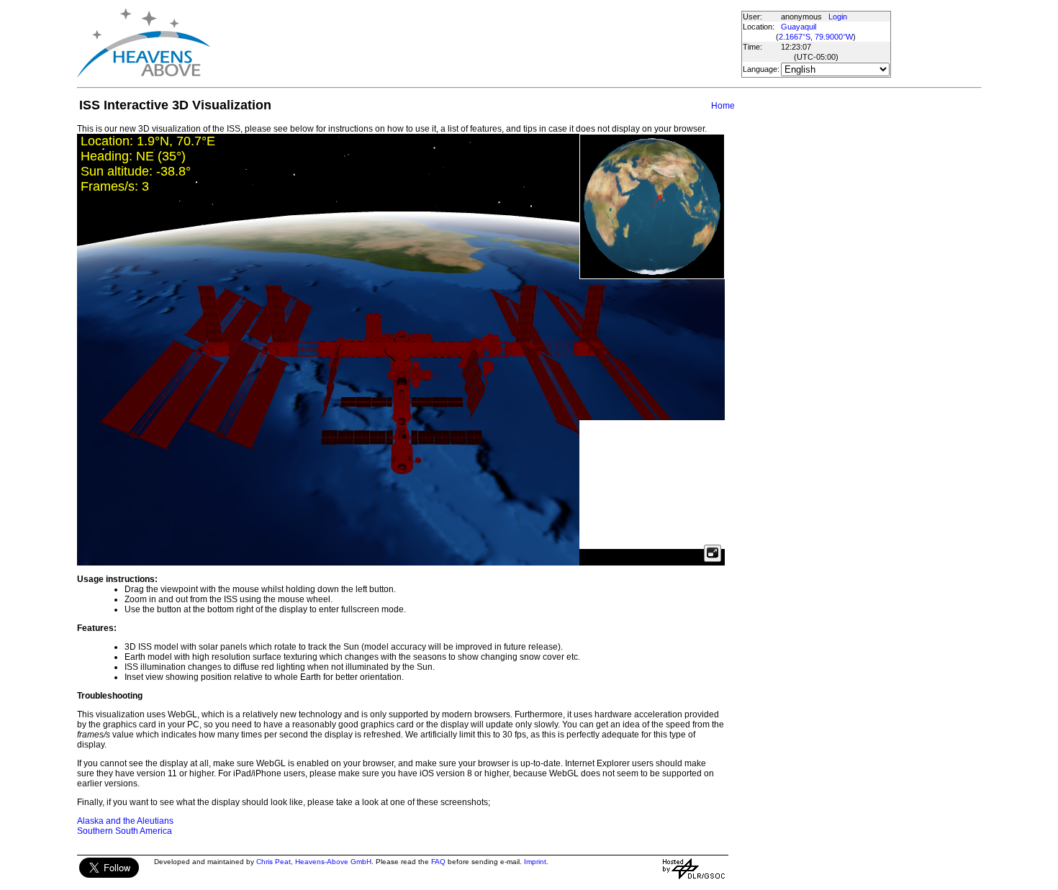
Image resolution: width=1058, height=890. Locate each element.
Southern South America (124, 831)
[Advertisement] (475, 43)
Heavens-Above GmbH (333, 862)
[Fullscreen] (712, 553)
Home (723, 106)
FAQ (438, 862)
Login (837, 16)
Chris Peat (273, 862)
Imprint (535, 862)
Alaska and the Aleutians (125, 821)
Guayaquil (798, 26)
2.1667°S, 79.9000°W (816, 36)
